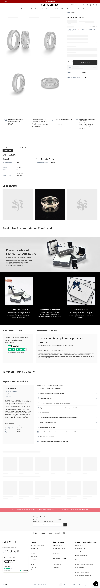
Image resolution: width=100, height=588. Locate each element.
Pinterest (11, 551)
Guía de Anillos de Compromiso (84, 564)
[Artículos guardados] (93, 5)
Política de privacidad (85, 585)
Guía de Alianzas (79, 567)
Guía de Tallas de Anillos (82, 570)
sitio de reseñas (17, 340)
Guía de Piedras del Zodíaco (83, 575)
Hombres (33, 561)
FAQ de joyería (79, 545)
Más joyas (33, 567)
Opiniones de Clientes (59, 551)
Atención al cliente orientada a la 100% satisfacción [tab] (55, 403)
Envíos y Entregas (80, 548)
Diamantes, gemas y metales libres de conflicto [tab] (54, 441)
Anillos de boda (35, 548)
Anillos (33, 551)
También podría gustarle (19, 371)
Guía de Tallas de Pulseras (82, 572)
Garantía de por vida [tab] (46, 398)
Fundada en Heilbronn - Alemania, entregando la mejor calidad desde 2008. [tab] (62, 432)
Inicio (68, 12)
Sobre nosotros (58, 542)
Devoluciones (57, 564)
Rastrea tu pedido (58, 562)
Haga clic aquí (36, 124)
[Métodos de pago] (50, 533)
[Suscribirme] (65, 524)
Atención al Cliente (60, 558)
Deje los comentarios (60, 345)
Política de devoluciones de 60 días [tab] (50, 388)
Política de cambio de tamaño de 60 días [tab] (52, 393)
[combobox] (78, 5)
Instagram (7, 551)
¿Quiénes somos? (58, 545)
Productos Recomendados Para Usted (27, 228)
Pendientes (34, 556)
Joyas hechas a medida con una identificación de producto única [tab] (59, 408)
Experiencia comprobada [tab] (47, 427)
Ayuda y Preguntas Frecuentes (86, 542)
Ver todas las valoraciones (9, 547)
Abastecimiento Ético (59, 548)
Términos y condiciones (70, 585)
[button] (50, 291)
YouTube (14, 551)
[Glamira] (50, 5)
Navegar (34, 542)
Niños (32, 564)
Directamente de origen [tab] (47, 436)
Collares (33, 553)
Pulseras (33, 559)
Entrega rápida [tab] (44, 412)
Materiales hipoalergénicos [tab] (48, 422)
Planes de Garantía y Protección (62, 570)
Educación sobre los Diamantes (84, 562)
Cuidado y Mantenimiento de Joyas (85, 551)
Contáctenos (56, 553)
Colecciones (34, 570)
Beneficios (56, 567)
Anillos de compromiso (37, 545)
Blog (18, 551)
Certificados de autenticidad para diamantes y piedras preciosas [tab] (58, 417)
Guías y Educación (81, 555)
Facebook (4, 551)
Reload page (8, 150)
